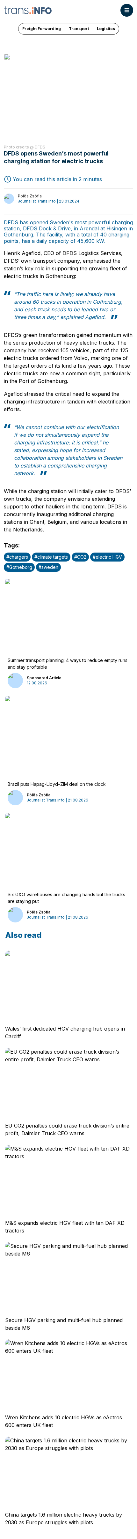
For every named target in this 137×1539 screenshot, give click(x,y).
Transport (79, 28)
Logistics (106, 28)
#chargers (17, 557)
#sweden (48, 567)
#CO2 (80, 557)
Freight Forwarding (41, 28)
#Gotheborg (19, 567)
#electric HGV (107, 557)
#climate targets (51, 557)
